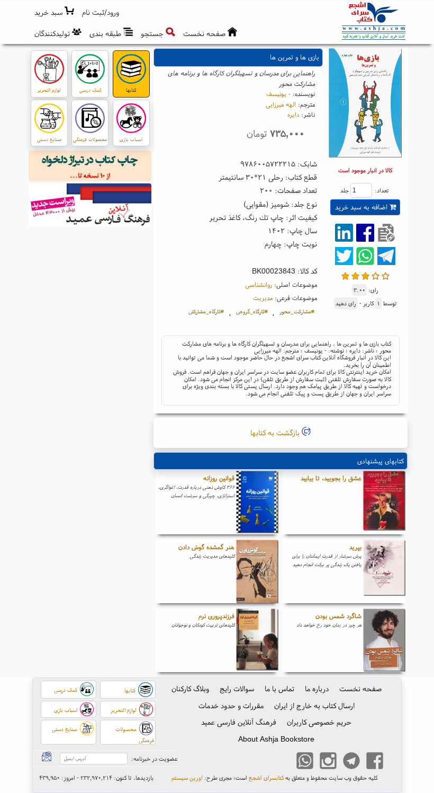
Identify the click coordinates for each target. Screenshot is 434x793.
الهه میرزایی (281, 104)
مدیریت (263, 297)
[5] (386, 275)
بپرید (355, 546)
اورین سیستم (187, 777)
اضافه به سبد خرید (362, 207)
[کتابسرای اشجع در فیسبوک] (374, 762)
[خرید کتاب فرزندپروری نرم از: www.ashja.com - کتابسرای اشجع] (257, 640)
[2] (355, 275)
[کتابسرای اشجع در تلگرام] (351, 762)
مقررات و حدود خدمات (231, 705)
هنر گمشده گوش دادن (206, 546)
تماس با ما (279, 688)
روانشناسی (258, 284)
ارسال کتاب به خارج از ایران (314, 705)
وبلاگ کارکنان (190, 688)
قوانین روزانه (218, 477)
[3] (365, 275)
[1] (345, 275)
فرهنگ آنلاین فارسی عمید (238, 722)
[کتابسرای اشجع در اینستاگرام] (328, 762)
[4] (375, 275)
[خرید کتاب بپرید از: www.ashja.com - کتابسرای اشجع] (384, 571)
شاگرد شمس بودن (338, 615)
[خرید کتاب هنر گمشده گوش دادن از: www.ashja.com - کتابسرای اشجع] (257, 571)
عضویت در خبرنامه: (154, 758)
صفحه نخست (360, 688)
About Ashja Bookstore (276, 739)
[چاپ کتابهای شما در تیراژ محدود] (90, 167)
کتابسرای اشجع (266, 777)
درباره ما (317, 688)
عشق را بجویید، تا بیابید (331, 477)
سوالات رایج (237, 688)
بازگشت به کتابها (276, 432)
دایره (293, 114)
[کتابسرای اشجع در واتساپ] (304, 762)
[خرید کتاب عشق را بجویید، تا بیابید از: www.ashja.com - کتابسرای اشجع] (384, 502)
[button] (100, 12)
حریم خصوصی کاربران (319, 722)
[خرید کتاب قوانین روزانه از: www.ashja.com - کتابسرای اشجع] (257, 502)
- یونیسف (278, 93)
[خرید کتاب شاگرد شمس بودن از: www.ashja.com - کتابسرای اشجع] (384, 640)
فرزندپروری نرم (216, 615)
